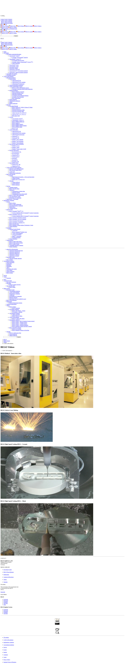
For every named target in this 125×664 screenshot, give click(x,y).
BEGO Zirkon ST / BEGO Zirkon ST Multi (22, 107)
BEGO (5, 339)
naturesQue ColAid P (14, 255)
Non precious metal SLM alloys (16, 144)
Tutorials (8, 331)
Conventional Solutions (14, 291)
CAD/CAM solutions (14, 317)
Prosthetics (8, 227)
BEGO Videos (12, 306)
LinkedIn (5, 602)
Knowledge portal (10, 257)
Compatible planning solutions (16, 245)
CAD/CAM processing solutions (13, 167)
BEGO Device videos (17, 316)
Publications (9, 301)
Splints (10, 102)
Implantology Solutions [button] (8, 200)
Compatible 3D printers (11, 73)
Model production (13, 103)
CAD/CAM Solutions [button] (8, 76)
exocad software (16, 183)
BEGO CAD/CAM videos (18, 318)
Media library (12, 207)
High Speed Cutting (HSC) (15, 170)
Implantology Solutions (14, 293)
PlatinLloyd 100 (16, 164)
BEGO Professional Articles (15, 303)
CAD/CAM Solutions (14, 292)
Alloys (7, 267)
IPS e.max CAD (16, 115)
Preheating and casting (11, 269)
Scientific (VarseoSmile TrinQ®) (20, 57)
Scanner (11, 175)
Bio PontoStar (15, 153)
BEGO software (16, 184)
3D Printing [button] (6, 53)
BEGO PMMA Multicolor (18, 121)
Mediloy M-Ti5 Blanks (17, 142)
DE (6, 24)
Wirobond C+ (15, 136)
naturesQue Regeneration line (16, 250)
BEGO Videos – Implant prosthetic (20, 325)
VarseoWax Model (13, 68)
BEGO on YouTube (16, 329)
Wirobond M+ (15, 138)
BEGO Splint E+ (16, 123)
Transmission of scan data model (19, 194)
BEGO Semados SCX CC (15, 214)
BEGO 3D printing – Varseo (18, 310)
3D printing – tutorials (17, 312)
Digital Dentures (13, 99)
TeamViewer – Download (12, 199)
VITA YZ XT (19, 114)
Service (8, 201)
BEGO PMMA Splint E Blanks (19, 125)
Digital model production (15, 173)
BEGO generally (16, 308)
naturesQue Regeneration (12, 249)
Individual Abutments (17, 94)
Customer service (13, 208)
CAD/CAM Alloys (13, 129)
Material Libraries (13, 297)
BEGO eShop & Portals (6, 21)
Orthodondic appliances (14, 100)
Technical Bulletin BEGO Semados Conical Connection (25, 212)
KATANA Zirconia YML (18, 111)
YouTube (5, 603)
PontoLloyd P (15, 156)
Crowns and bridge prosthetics (16, 85)
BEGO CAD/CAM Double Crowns (20, 87)
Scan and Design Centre (14, 196)
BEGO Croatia (29, 26)
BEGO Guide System (14, 244)
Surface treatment (10, 271)
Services (8, 186)
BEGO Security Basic (14, 188)
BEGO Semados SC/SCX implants (17, 219)
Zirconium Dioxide (13, 106)
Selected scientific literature (15, 258)
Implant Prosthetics (13, 90)
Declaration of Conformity (15, 197)
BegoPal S (15, 160)
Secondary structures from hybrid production (22, 89)
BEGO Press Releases (11, 300)
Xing (4, 604)
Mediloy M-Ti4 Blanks (17, 141)
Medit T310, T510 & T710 (18, 179)
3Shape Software (13, 335)
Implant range (9, 209)
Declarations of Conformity (15, 296)
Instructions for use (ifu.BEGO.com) (17, 299)
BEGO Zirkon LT (16, 108)
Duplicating (9, 263)
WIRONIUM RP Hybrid (18, 83)
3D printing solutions (14, 309)
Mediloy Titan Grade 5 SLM (19, 149)
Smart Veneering (16, 63)
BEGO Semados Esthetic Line (19, 232)
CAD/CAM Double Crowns (15, 86)
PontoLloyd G (15, 155)
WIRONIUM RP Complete (18, 82)
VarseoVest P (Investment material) (18, 70)
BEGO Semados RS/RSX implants (17, 217)
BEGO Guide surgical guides (16, 242)
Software (11, 180)
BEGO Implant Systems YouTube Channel (22, 326)
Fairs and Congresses (11, 282)
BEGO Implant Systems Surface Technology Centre (21, 225)
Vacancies (8, 278)
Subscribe (3, 592)
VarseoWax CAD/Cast (14, 69)
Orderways (11, 190)
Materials (8, 104)
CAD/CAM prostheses (17, 233)
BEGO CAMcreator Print (15, 333)
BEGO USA (5, 27)
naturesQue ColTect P (14, 254)
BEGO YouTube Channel (15, 327)
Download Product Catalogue (16, 205)
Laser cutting (9, 270)
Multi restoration (16, 236)
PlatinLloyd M (16, 166)
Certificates (11, 295)
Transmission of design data (18, 191)
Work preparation (10, 262)
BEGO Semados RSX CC (16, 211)
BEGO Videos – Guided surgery (19, 323)
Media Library (6, 340)
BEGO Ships (12, 287)
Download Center (10, 289)
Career (6, 19)
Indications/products (11, 77)
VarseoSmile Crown (15, 59)
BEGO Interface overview (18, 91)
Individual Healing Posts (17, 93)
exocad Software (13, 334)
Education (8, 283)
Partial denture (12, 79)
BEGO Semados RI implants (16, 221)
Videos (8, 305)
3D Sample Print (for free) (18, 60)
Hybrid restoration (16, 237)
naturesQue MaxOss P (14, 253)
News (4, 279)
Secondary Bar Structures (18, 97)
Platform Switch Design (14, 229)
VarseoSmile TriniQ (14, 55)
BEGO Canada (13, 27)
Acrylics (11, 117)
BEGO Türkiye (37, 26)
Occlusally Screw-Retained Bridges (20, 95)
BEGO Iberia (20, 26)
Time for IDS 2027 (10, 286)
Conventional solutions (14, 313)
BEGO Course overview (15, 284)
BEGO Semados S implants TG (17, 222)
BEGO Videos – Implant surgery (19, 322)
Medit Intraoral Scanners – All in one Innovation (23, 177)
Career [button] (5, 276)
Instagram (5, 600)
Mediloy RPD (15, 147)
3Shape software (16, 182)
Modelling (8, 265)
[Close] (1, 41)
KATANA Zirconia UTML (18, 110)
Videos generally (16, 314)
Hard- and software (10, 174)
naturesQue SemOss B (14, 252)
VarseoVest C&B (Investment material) (18, 72)
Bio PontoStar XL (16, 152)
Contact (2, 19)
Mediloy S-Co (15, 145)
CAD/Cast (12, 171)
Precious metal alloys (14, 150)
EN (3, 24)
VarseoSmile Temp (14, 65)
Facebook (5, 599)
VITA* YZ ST (19, 113)
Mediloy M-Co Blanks (17, 139)
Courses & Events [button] (7, 280)
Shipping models (16, 192)
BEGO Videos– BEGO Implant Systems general (23, 321)
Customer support (13, 187)
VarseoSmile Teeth (14, 66)
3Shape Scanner (16, 178)
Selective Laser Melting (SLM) (16, 168)
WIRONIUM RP (16, 80)
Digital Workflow (13, 226)
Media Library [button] (6, 288)
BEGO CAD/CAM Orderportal (16, 195)
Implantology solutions (14, 319)
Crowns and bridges (16, 234)
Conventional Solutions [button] (8, 261)
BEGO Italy (13, 26)
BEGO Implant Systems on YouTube (20, 330)
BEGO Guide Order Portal (15, 241)
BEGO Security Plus (14, 224)
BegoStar (14, 158)
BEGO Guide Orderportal (15, 204)
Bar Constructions (16, 98)
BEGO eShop (12, 203)
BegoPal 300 (15, 161)
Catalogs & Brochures (11, 304)
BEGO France (5, 26)
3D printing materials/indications (13, 54)
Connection (14, 230)
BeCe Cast (15, 128)
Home (4, 51)
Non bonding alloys (13, 163)
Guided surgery (9, 240)
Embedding (9, 266)
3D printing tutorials (11, 75)
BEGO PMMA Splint (17, 127)
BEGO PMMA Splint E (17, 124)
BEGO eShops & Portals (7, 23)
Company (10, 19)
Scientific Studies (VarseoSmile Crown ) (22, 62)
